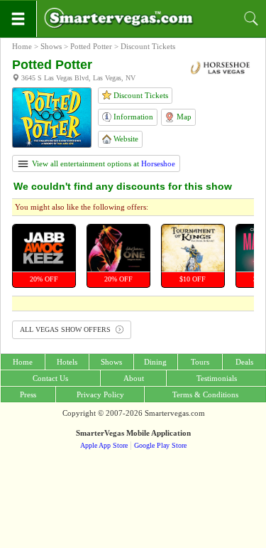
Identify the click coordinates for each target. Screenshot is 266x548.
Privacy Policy (100, 394)
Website (124, 138)
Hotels (67, 362)
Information (132, 116)
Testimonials (216, 378)
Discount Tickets (139, 95)
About (133, 378)
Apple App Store (104, 445)
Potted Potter (91, 46)
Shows (51, 46)
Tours (200, 362)
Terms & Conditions (205, 394)
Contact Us (50, 378)
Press (28, 394)
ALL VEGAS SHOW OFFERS (66, 329)
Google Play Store (160, 445)
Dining (155, 362)
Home (22, 46)
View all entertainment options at (102, 163)
